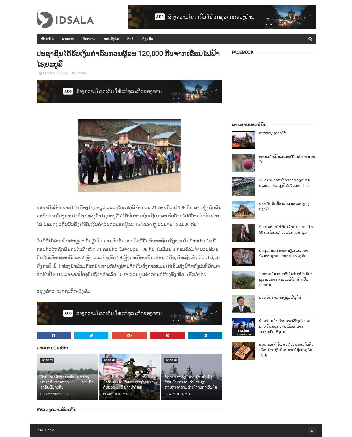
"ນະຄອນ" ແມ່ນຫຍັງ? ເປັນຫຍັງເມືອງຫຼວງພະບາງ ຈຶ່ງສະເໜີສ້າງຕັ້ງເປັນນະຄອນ (285, 279)
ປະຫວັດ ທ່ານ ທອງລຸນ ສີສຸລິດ (280, 297)
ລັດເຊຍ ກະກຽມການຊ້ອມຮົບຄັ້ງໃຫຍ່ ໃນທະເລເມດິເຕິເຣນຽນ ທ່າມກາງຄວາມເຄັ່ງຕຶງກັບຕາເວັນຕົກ (191, 382)
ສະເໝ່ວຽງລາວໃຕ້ (272, 133)
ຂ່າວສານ (68, 39)
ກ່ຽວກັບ (147, 39)
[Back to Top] (312, 430)
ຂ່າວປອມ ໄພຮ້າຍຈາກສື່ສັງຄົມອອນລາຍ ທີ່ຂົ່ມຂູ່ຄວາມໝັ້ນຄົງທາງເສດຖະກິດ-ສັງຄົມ (285, 326)
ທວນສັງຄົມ (111, 39)
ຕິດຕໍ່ (130, 39)
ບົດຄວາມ (89, 39)
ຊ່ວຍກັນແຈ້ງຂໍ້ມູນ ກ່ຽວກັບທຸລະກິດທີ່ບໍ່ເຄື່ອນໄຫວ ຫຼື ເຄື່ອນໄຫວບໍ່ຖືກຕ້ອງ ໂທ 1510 (286, 349)
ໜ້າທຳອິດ (47, 39)
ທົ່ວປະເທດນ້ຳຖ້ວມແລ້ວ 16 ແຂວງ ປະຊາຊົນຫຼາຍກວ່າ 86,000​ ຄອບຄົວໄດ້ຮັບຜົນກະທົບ (67, 382)
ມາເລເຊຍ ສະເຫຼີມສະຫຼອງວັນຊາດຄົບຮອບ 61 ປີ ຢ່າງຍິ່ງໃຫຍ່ (128, 384)
